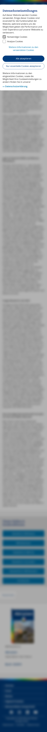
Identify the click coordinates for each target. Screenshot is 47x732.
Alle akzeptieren (23, 58)
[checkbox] (23, 36)
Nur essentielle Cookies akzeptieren (23, 66)
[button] (23, 50)
